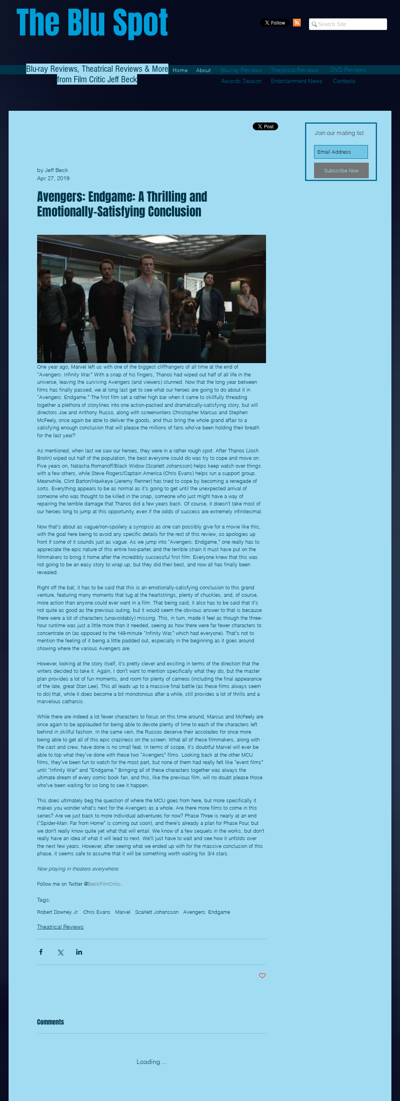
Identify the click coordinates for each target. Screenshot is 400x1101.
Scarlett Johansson (157, 912)
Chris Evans (97, 912)
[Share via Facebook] (41, 952)
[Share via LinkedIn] (79, 952)
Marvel (122, 912)
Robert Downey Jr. (58, 912)
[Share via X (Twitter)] (60, 952)
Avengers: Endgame (206, 912)
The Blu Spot (92, 23)
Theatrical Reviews (60, 926)
